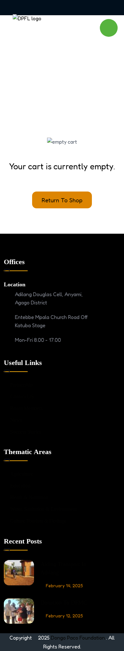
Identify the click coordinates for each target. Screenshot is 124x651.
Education (20, 485)
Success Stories (25, 431)
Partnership (21, 384)
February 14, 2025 (64, 585)
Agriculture (21, 474)
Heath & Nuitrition (29, 497)
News (16, 420)
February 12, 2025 (64, 615)
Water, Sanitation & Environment (43, 509)
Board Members (26, 408)
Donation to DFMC (63, 602)
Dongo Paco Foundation (78, 638)
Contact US (22, 396)
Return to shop (62, 200)
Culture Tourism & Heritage (38, 521)
